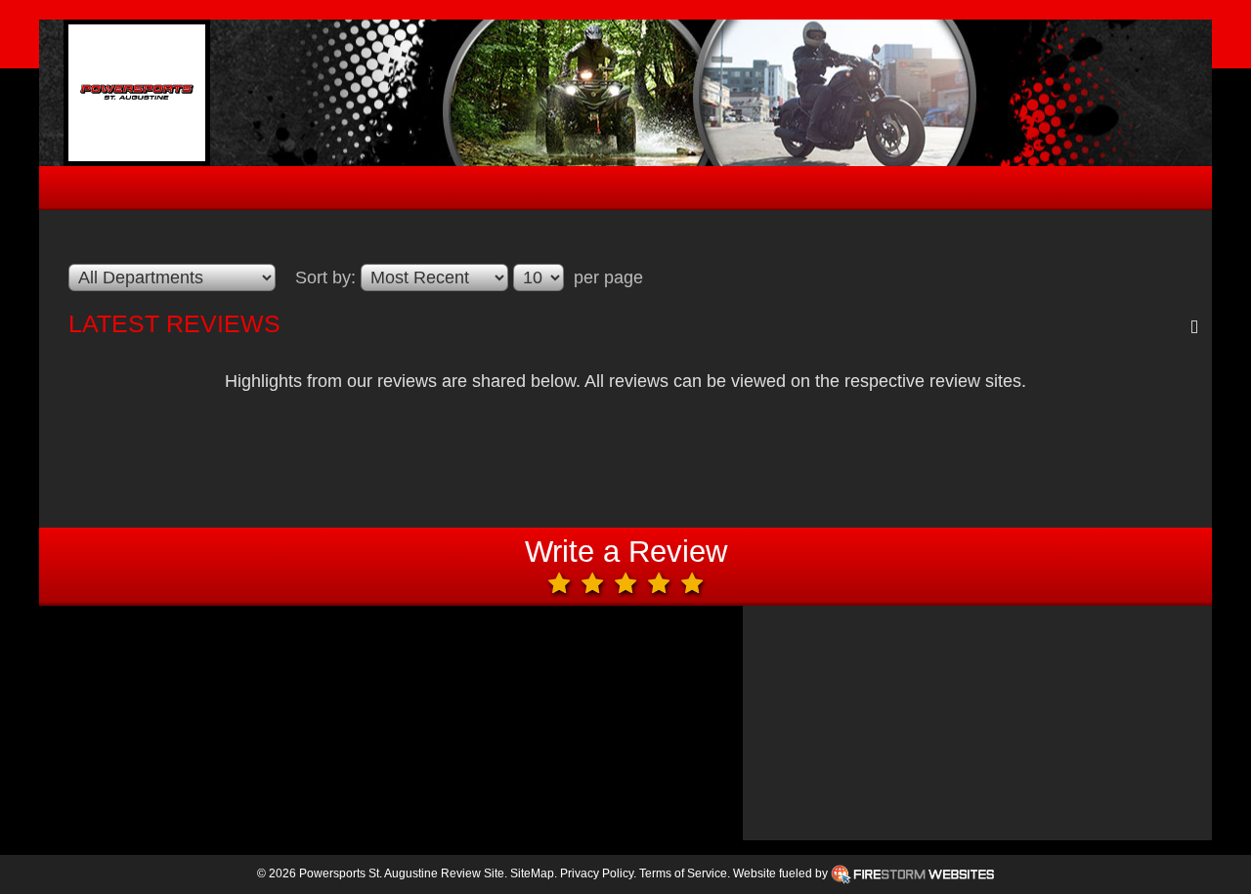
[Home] (136, 93)
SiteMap (532, 873)
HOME (292, 190)
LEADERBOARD (598, 190)
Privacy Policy (596, 873)
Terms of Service (683, 873)
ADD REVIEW (932, 190)
